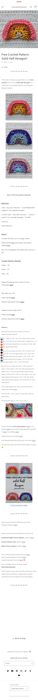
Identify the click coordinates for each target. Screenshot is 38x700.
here (28, 426)
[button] (2, 7)
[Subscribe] (31, 663)
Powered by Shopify (24, 696)
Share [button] (6, 67)
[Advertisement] (19, 613)
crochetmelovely (16, 696)
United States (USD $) (18, 688)
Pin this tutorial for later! (19, 505)
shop (8, 429)
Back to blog (20, 638)
